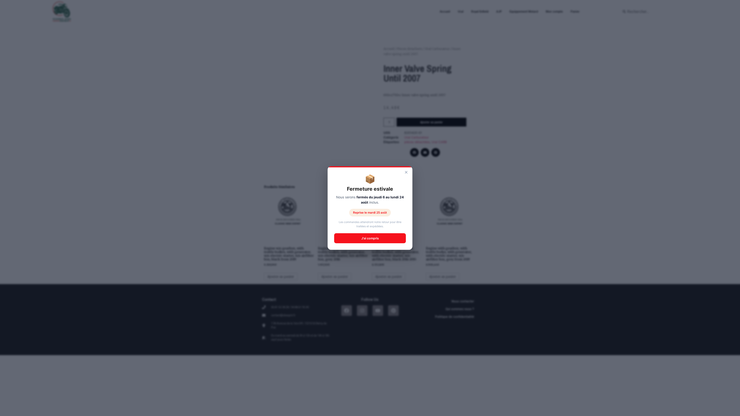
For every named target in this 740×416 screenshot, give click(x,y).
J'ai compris (370, 238)
